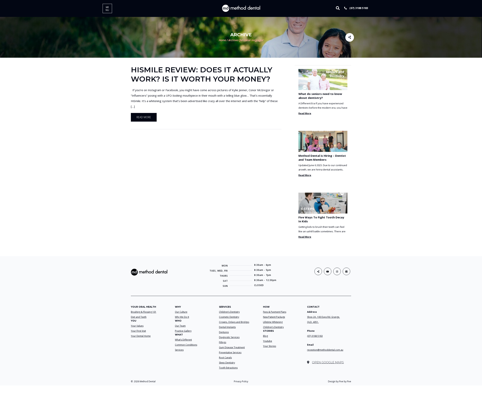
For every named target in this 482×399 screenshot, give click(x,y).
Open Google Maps (328, 362)
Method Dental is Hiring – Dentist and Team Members (322, 157)
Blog (265, 336)
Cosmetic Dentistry (229, 317)
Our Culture (181, 311)
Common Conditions (186, 344)
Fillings (222, 342)
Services (179, 349)
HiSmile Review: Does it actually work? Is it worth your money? (201, 74)
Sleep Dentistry (227, 362)
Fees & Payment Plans (274, 311)
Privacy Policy (241, 381)
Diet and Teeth (138, 317)
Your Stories (269, 346)
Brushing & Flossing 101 (143, 311)
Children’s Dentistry (229, 311)
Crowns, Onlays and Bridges (234, 322)
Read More (304, 113)
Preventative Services (230, 352)
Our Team (180, 325)
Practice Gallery (183, 330)
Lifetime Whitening (273, 322)
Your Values (137, 325)
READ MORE (144, 117)
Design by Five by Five (339, 381)
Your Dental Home (141, 336)
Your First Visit (138, 330)
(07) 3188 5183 (358, 8)
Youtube (267, 341)
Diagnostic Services (229, 337)
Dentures (224, 332)
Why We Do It (182, 317)
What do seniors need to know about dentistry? (320, 96)
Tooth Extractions (228, 367)
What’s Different (183, 339)
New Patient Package (274, 317)
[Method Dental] (241, 8)
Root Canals (225, 357)
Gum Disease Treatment (232, 347)
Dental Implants (227, 327)
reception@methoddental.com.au (325, 349)
